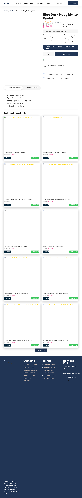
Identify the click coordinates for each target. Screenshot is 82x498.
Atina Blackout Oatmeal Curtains (15, 152)
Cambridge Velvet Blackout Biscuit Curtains (56, 199)
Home (6, 11)
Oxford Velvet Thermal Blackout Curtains (17, 293)
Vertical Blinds (49, 378)
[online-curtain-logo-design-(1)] (11, 419)
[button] (22, 3)
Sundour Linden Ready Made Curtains (16, 246)
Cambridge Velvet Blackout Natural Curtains (18, 199)
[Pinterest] (72, 380)
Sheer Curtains (29, 373)
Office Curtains (29, 367)
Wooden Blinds (49, 367)
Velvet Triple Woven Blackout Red (53, 246)
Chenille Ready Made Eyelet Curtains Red (55, 340)
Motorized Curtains (27, 379)
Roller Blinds (48, 370)
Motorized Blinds (50, 375)
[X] (68, 380)
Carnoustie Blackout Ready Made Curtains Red (19, 340)
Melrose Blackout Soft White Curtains (54, 152)
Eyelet (12, 11)
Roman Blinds (49, 373)
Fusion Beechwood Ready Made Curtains (55, 293)
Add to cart (66, 54)
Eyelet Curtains (29, 375)
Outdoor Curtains (30, 370)
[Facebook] (65, 380)
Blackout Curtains (30, 365)
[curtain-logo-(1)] (7, 3)
